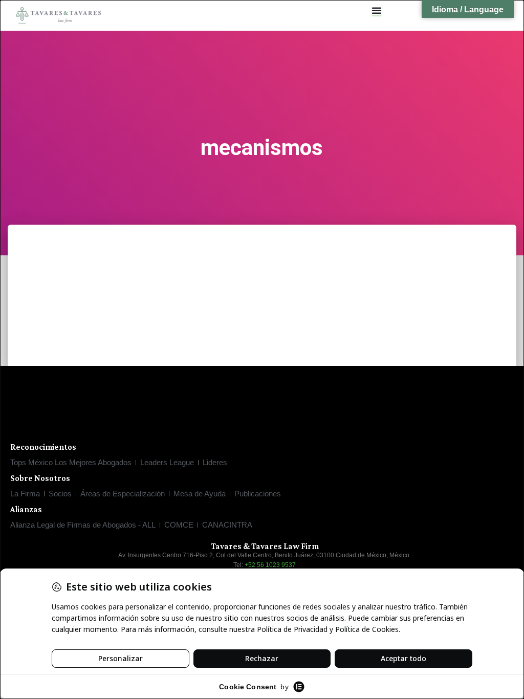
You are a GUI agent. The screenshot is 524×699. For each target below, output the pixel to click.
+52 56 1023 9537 (270, 565)
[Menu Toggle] (377, 10)
